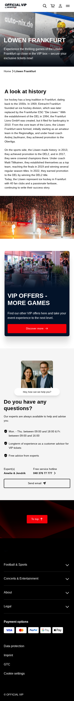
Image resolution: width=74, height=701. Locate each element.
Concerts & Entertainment (21, 578)
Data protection (14, 646)
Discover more (37, 328)
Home (7, 71)
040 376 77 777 (44, 473)
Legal (7, 606)
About (8, 592)
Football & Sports (15, 564)
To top (37, 519)
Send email (37, 483)
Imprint (8, 655)
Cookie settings (14, 673)
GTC (7, 664)
